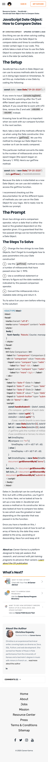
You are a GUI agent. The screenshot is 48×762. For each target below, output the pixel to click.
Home (24, 694)
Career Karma (35, 635)
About (24, 699)
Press (24, 720)
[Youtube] (32, 741)
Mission (24, 709)
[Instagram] (26, 741)
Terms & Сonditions (24, 725)
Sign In (23, 4)
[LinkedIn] (6, 668)
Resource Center (24, 714)
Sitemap (24, 730)
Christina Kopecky (13, 32)
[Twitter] (20, 741)
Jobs (24, 704)
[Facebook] (15, 741)
